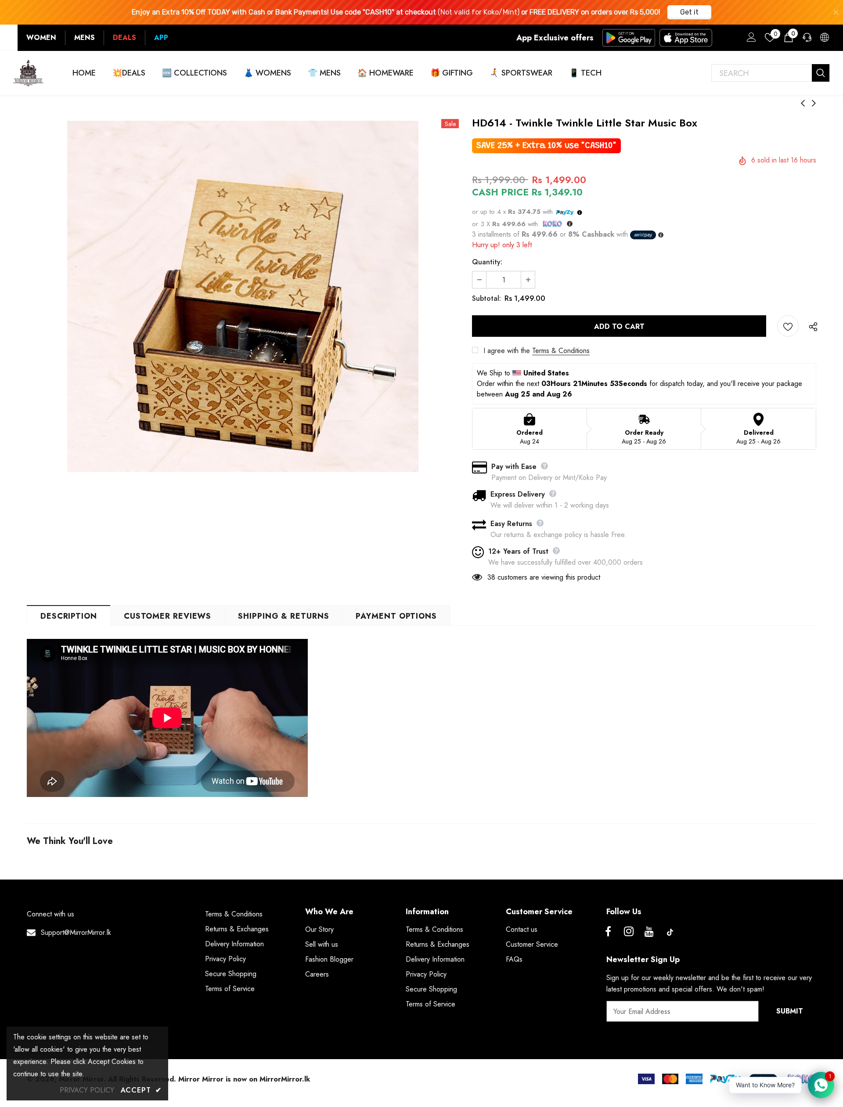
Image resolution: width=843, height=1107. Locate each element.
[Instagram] (629, 932)
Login (750, 39)
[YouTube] (649, 932)
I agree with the (506, 351)
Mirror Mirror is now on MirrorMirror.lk (244, 1079)
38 (491, 577)
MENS (84, 37)
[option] (243, 296)
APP (161, 37)
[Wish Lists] (788, 326)
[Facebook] (608, 932)
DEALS (124, 37)
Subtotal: (486, 298)
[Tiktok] (670, 932)
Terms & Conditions (561, 351)
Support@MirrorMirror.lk (76, 932)
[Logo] (28, 73)
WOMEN (41, 37)
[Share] (811, 326)
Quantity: (487, 262)
